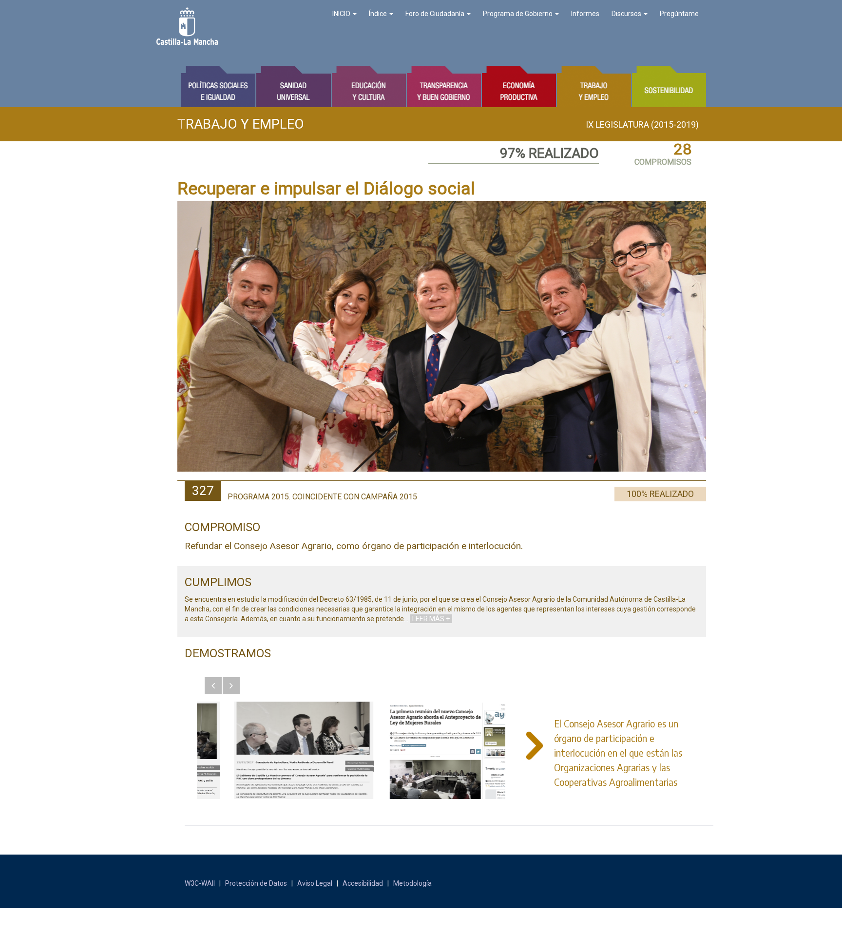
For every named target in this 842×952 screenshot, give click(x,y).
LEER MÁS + (431, 619)
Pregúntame (679, 14)
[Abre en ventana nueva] (274, 750)
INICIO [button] (342, 14)
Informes (585, 14)
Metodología (412, 883)
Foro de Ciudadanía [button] (435, 14)
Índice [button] (378, 14)
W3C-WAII (200, 883)
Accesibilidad (363, 883)
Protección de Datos (256, 883)
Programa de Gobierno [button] (518, 14)
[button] (213, 685)
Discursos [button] (627, 14)
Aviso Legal (314, 883)
